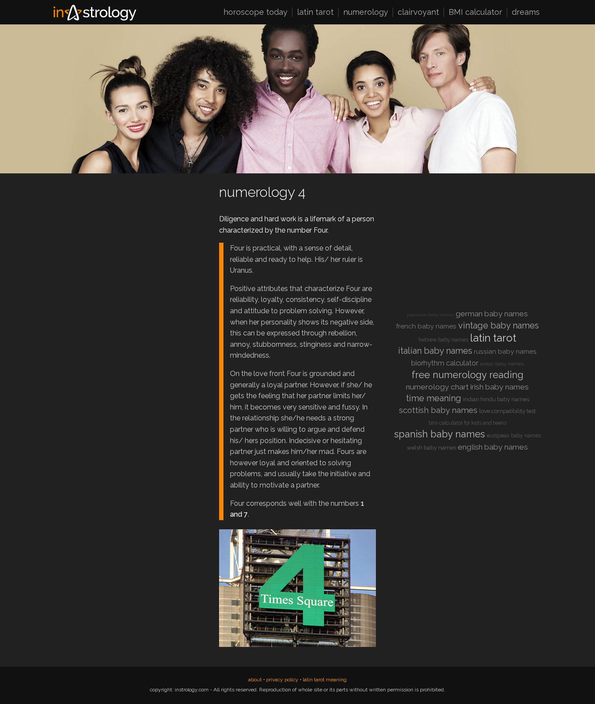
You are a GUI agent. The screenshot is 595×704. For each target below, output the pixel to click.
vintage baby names (498, 325)
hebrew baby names (443, 340)
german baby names (492, 313)
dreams (526, 13)
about (255, 680)
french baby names (426, 326)
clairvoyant (418, 13)
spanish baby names (439, 434)
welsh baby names (431, 447)
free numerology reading (468, 374)
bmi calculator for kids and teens (468, 423)
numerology (365, 13)
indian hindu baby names (496, 399)
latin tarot (315, 13)
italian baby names (435, 350)
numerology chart (437, 386)
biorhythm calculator (444, 363)
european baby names (514, 436)
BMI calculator (475, 13)
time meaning (433, 398)
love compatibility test (507, 411)
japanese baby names (430, 314)
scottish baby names (438, 410)
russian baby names (505, 351)
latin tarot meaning (325, 680)
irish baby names (499, 386)
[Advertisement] (127, 243)
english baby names (493, 447)
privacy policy (282, 680)
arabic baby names (502, 364)
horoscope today (255, 13)
